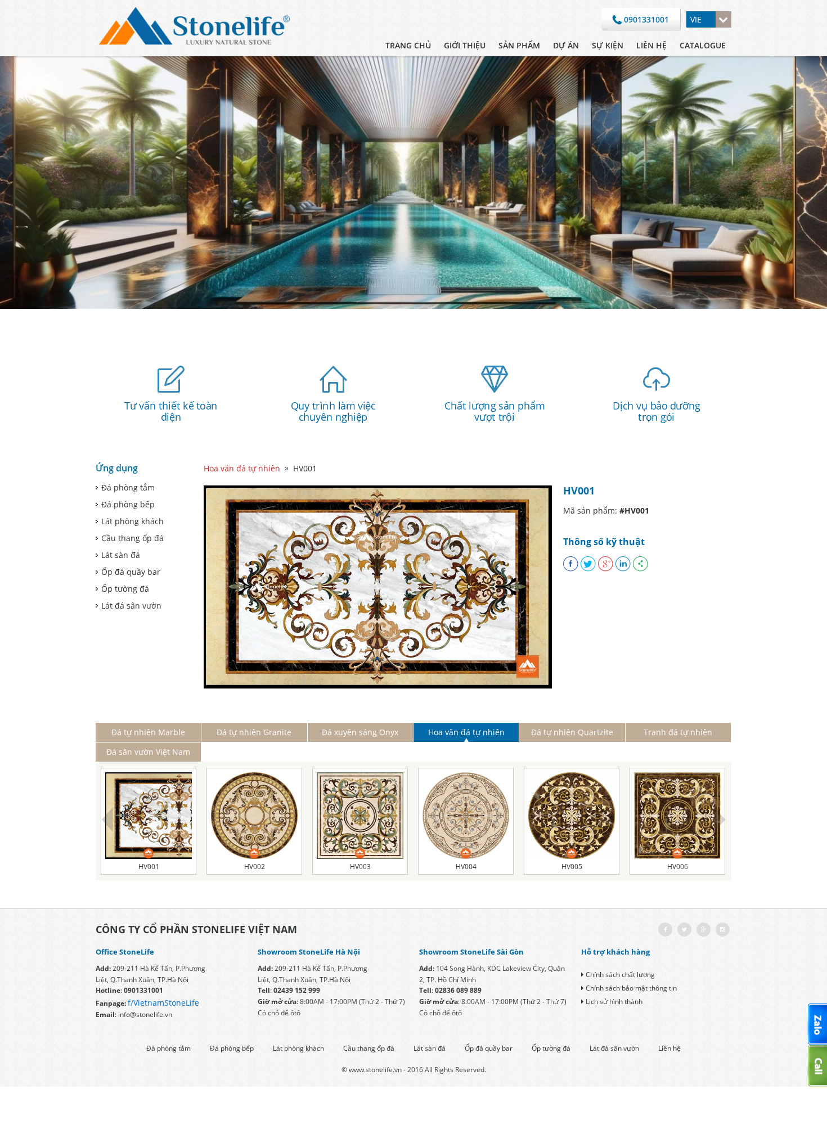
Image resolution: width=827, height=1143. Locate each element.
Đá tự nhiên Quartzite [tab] (572, 732)
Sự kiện (607, 45)
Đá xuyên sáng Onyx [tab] (360, 732)
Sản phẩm (519, 45)
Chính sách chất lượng (620, 974)
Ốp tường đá (125, 588)
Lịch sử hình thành (614, 1001)
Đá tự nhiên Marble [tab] (148, 732)
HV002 (254, 866)
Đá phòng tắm (128, 487)
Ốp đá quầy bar (130, 571)
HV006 (677, 866)
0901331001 (645, 19)
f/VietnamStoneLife (163, 1002)
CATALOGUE (703, 45)
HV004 (466, 866)
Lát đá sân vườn (131, 605)
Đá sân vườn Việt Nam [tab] (148, 751)
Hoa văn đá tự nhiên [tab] (466, 732)
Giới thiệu (465, 45)
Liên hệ (651, 45)
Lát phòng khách (132, 521)
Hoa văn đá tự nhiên (242, 468)
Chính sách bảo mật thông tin (631, 988)
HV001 (148, 866)
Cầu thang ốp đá (132, 538)
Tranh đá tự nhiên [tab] (678, 732)
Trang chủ (408, 45)
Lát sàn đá (120, 555)
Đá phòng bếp (128, 504)
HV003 (360, 866)
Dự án (566, 45)
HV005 (571, 866)
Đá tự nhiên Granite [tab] (254, 732)
